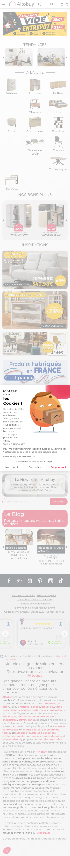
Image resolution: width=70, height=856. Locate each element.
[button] (7, 850)
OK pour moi (58, 467)
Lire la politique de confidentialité (19, 456)
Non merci (11, 467)
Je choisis (35, 467)
